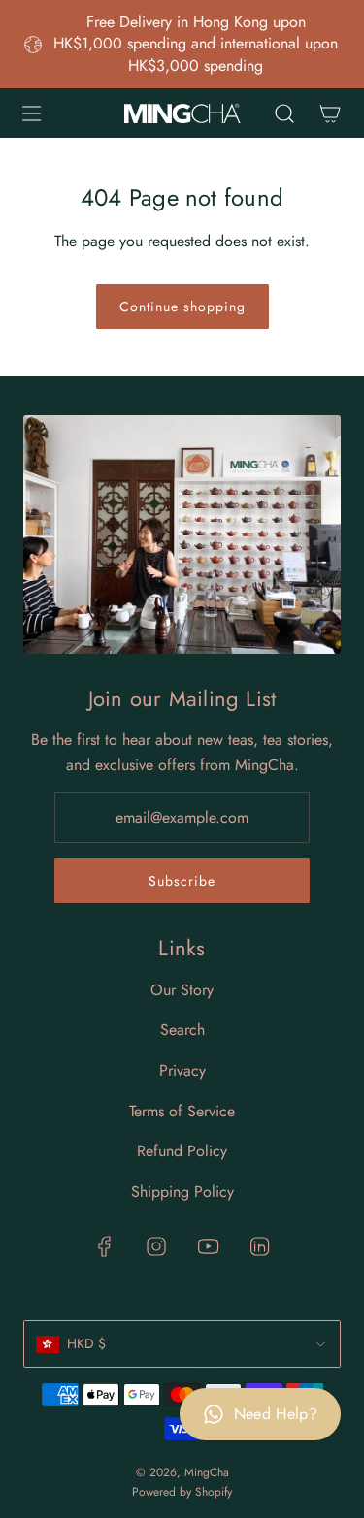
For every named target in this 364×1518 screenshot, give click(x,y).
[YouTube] (207, 1246)
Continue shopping (182, 306)
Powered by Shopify (182, 1492)
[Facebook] (105, 1246)
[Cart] (329, 113)
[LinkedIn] (259, 1246)
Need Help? (275, 1414)
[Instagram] (156, 1246)
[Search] (284, 113)
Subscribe (182, 880)
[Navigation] (31, 113)
